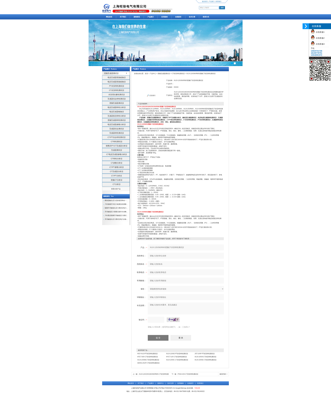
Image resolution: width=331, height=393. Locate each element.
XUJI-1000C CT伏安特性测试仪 (177, 360)
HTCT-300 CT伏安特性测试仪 (147, 357)
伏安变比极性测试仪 (116, 94)
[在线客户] (306, 26)
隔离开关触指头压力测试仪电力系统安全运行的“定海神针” (125, 208)
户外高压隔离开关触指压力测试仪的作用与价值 (121, 215)
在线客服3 (320, 44)
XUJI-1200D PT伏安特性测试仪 (177, 354)
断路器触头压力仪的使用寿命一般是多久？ (119, 200)
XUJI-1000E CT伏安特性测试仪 (205, 360)
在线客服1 (320, 32)
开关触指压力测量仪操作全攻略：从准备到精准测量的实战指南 (126, 212)
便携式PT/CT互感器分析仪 (116, 146)
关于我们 (123, 17)
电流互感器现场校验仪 (117, 77)
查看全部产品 (116, 189)
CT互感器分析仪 (116, 171)
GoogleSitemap (180, 388)
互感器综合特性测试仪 (117, 99)
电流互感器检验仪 (116, 112)
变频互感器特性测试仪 (117, 120)
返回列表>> (224, 374)
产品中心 (153, 73)
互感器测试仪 (116, 150)
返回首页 (205, 1)
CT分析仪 (117, 184)
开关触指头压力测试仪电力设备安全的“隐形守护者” (122, 219)
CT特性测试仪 (116, 141)
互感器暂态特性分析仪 (117, 116)
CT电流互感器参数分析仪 (116, 154)
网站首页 (109, 17)
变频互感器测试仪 (116, 103)
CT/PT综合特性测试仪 (117, 137)
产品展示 (212, 1)
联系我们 (218, 1)
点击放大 (152, 95)
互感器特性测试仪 (116, 133)
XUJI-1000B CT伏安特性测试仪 (148, 360)
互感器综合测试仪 (116, 129)
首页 (146, 73)
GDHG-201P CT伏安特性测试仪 (148, 363)
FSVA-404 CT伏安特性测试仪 (188, 374)
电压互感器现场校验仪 (117, 82)
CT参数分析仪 (116, 163)
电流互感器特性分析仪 (117, 107)
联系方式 (206, 17)
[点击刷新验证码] (173, 320)
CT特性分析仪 (116, 159)
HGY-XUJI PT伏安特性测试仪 (147, 354)
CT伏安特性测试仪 (116, 90)
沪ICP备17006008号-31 (166, 388)
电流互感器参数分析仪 (117, 124)
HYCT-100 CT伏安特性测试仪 (176, 357)
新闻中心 (160, 383)
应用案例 (164, 17)
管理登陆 (150, 388)
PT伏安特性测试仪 (116, 86)
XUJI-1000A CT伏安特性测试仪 (205, 357)
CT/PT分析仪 (116, 176)
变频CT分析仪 (116, 180)
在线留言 (178, 17)
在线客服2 (320, 38)
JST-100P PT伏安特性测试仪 (205, 354)
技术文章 (192, 17)
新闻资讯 (137, 17)
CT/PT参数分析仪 (116, 167)
